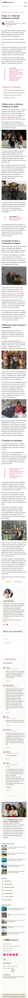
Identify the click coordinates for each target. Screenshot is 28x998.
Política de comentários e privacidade (11, 946)
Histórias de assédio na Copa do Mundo (15, 476)
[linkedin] (4, 625)
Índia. (3, 578)
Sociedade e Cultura (18, 12)
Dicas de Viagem (6, 968)
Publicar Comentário (10, 659)
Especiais (8, 12)
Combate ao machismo (9, 97)
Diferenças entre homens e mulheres (12, 95)
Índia (9, 26)
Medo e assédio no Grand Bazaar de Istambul (16, 469)
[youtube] (7, 954)
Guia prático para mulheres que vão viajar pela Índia (16, 218)
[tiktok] (17, 954)
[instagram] (7, 625)
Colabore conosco (7, 950)
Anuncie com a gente (7, 948)
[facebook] (4, 954)
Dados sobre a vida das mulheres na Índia (14, 90)
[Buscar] (25, 6)
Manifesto (13, 970)
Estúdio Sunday (14, 996)
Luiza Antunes (11, 21)
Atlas (16, 966)
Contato (12, 969)
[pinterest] (14, 954)
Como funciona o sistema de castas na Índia (16, 70)
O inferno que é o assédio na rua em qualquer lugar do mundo (16, 473)
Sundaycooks (22, 996)
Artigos (12, 966)
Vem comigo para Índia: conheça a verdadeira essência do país (15, 78)
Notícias (13, 972)
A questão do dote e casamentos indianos (14, 92)
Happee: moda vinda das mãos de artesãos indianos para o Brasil (16, 74)
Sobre (12, 968)
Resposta (8, 680)
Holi (23, 395)
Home (3, 12)
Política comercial (7, 944)
